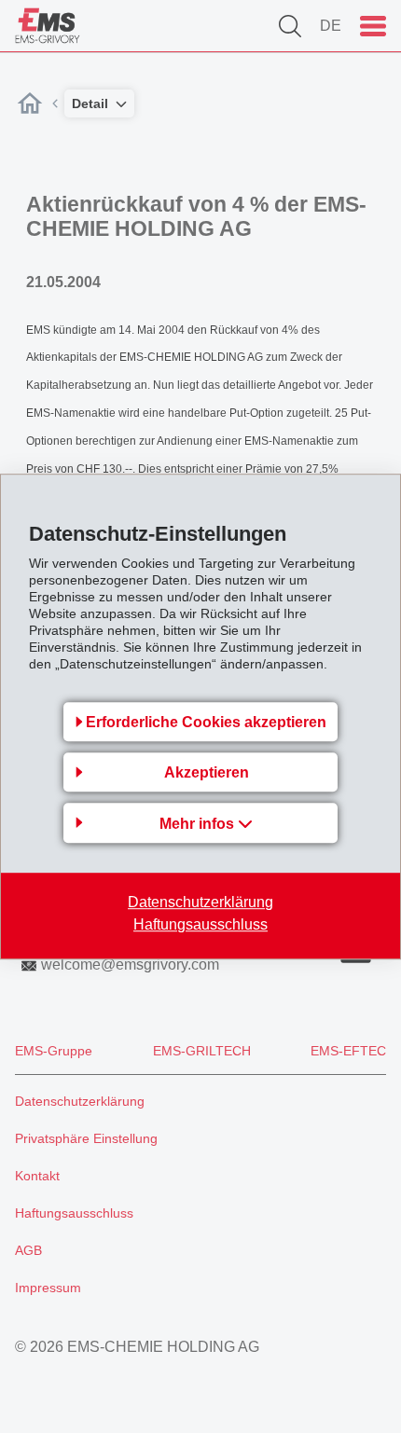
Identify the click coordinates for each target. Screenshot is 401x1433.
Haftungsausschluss (200, 924)
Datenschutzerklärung (200, 902)
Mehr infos (198, 824)
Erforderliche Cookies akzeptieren (206, 722)
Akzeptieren (206, 772)
